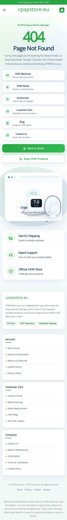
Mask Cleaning (15, 402)
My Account (13, 348)
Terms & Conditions (17, 462)
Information (13, 456)
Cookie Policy (14, 468)
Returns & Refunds (17, 360)
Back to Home (36, 148)
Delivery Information (18, 354)
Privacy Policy (14, 373)
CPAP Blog (12, 414)
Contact (46, 489)
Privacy (28, 489)
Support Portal (15, 395)
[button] (4, 10)
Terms (19, 489)
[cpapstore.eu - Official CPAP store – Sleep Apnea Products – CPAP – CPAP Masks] (33, 10)
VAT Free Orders (15, 420)
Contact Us (13, 443)
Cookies (37, 489)
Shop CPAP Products (36, 159)
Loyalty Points (14, 366)
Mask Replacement (17, 408)
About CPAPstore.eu (17, 449)
